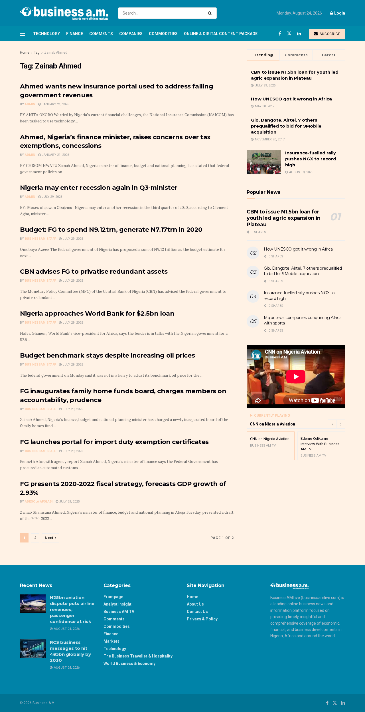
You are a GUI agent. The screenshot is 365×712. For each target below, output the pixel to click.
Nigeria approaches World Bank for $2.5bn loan (97, 313)
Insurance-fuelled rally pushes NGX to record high (310, 159)
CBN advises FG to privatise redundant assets (94, 271)
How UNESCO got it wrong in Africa (291, 99)
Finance (74, 33)
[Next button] (340, 424)
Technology (46, 33)
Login (339, 13)
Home (24, 53)
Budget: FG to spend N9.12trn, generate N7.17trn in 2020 (111, 229)
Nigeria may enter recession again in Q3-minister (98, 187)
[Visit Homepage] (64, 13)
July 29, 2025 (51, 197)
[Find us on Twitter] (289, 33)
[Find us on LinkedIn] (299, 33)
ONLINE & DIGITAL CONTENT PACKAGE (220, 33)
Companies (131, 33)
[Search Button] (211, 13)
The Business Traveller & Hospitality (138, 656)
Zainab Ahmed (55, 53)
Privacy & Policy (202, 619)
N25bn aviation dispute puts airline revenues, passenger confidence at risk (72, 609)
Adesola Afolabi (38, 501)
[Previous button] (332, 424)
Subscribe (329, 34)
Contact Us (197, 611)
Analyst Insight (117, 604)
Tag (37, 53)
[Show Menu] (22, 34)
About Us (195, 604)
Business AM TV (119, 611)
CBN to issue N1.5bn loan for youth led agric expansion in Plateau (284, 218)
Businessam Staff (40, 239)
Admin (30, 104)
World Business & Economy (129, 663)
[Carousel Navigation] (336, 424)
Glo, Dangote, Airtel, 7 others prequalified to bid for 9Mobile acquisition (286, 126)
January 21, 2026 (55, 104)
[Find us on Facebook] (280, 33)
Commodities (163, 33)
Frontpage (113, 596)
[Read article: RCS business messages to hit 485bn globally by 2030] (33, 648)
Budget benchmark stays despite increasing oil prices (107, 355)
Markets (111, 641)
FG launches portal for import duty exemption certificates (114, 442)
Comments (101, 33)
